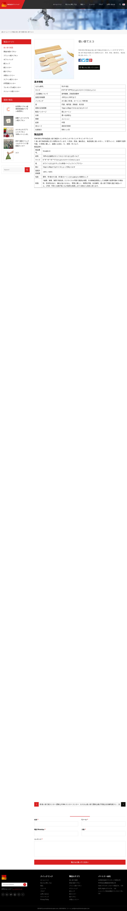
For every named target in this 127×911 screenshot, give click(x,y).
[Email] (24, 884)
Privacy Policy (44, 899)
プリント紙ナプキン (11, 55)
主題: (84, 829)
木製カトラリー (9, 75)
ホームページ (57, 4)
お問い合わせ (111, 4)
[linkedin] (6, 894)
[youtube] (14, 894)
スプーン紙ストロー (11, 79)
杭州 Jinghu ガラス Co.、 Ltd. (107, 888)
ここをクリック (17, 889)
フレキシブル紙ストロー (12, 87)
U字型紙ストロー (10, 83)
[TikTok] (22, 894)
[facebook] (2, 894)
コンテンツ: (38, 839)
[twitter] (10, 894)
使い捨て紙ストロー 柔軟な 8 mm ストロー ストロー (60, 804)
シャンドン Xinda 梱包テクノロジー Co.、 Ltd (111, 892)
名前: (36, 819)
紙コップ (7, 63)
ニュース (92, 4)
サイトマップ (44, 896)
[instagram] (18, 894)
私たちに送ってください (90, 67)
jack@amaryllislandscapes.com (80, 908)
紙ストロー (8, 67)
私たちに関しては (71, 4)
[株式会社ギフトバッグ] (11, 877)
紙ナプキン (8, 71)
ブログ (101, 4)
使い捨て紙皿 (20, 32)
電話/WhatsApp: (39, 829)
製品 (82, 4)
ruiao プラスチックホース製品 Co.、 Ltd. (110, 885)
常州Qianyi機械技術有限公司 (107, 883)
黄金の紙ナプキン (10, 52)
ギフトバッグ (8, 59)
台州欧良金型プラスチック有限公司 (109, 880)
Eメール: (85, 819)
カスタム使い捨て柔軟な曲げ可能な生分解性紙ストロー (99, 804)
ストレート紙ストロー (11, 91)
